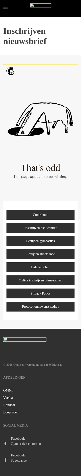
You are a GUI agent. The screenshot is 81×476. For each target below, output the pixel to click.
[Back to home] (40, 8)
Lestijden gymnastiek (40, 241)
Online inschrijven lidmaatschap (40, 280)
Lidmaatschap (40, 267)
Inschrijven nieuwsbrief (41, 228)
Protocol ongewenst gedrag (40, 306)
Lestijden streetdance (40, 254)
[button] (5, 8)
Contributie (40, 215)
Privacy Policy (41, 293)
